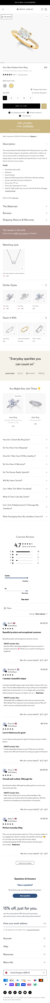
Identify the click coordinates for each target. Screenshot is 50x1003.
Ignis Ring (6, 338)
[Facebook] (5, 992)
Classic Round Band (23, 338)
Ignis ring (15, 198)
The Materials (10, 206)
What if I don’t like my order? (16, 496)
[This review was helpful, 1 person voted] (41, 809)
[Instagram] (10, 992)
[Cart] (46, 9)
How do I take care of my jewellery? (19, 456)
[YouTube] (25, 992)
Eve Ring (20, 306)
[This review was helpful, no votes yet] (41, 660)
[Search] (42, 9)
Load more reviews (25, 863)
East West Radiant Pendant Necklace (14, 273)
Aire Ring (5, 306)
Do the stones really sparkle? (16, 472)
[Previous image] (43, 285)
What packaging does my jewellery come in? (23, 516)
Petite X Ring (36, 338)
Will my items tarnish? (12, 480)
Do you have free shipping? (15, 447)
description (9, 143)
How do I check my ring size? (16, 439)
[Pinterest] (20, 992)
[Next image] (46, 285)
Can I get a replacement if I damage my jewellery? (21, 507)
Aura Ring (35, 306)
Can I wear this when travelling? (17, 488)
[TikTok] (15, 992)
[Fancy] (30, 992)
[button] (44, 106)
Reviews (7, 213)
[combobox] (38, 614)
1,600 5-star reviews (20, 233)
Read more (39, 693)
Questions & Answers (25, 878)
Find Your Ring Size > (40, 93)
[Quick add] (22, 268)
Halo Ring (35, 417)
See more (25, 599)
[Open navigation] (3, 9)
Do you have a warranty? (14, 464)
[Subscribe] (44, 923)
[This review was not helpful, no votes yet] (45, 660)
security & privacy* (33, 930)
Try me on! (7, 17)
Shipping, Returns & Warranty (18, 219)
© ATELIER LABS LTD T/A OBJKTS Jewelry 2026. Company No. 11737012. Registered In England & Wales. (24, 998)
